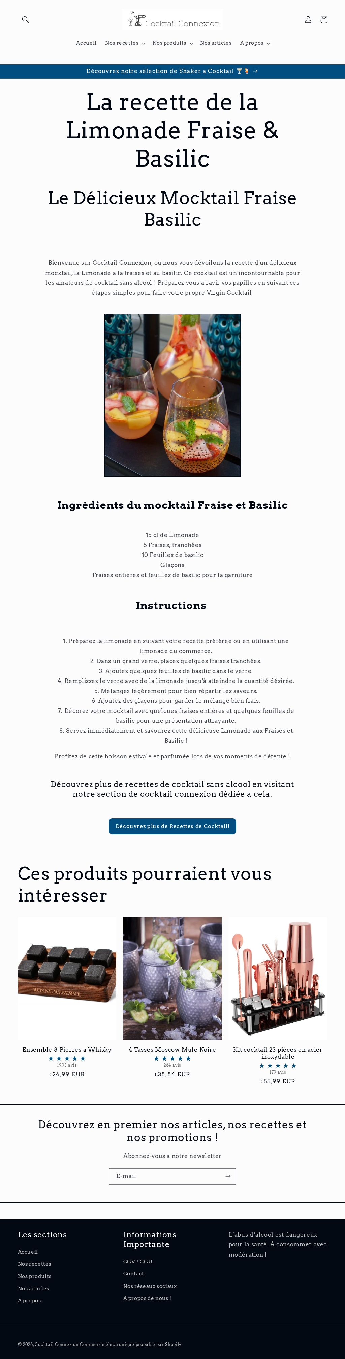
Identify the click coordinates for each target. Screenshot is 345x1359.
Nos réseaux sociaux (150, 1286)
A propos (29, 1301)
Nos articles (34, 1289)
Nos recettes (35, 1264)
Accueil (28, 1252)
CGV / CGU (137, 1262)
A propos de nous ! (147, 1298)
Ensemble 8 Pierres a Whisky (67, 1057)
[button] (25, 19)
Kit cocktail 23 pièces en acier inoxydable (277, 1060)
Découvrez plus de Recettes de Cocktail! (173, 826)
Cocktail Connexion (57, 1344)
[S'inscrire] (228, 1176)
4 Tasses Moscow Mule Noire (172, 1057)
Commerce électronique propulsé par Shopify (131, 1344)
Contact (133, 1274)
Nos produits (35, 1276)
